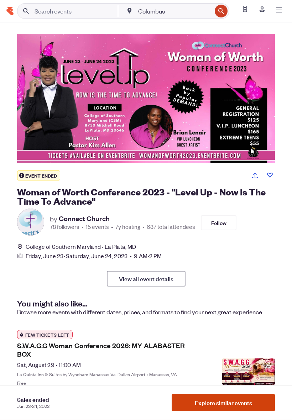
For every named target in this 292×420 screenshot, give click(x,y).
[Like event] (270, 175)
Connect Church (84, 218)
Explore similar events (223, 402)
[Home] (10, 11)
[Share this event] (255, 175)
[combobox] (174, 11)
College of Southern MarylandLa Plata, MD (81, 246)
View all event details (146, 279)
